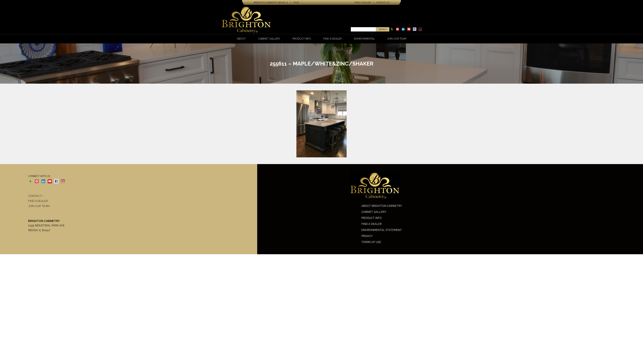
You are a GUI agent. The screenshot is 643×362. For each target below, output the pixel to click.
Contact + (36, 196)
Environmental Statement (381, 230)
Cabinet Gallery (269, 38)
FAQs (296, 2)
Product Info (302, 38)
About (241, 38)
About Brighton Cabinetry (381, 205)
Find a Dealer (363, 2)
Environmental (364, 38)
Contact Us (382, 2)
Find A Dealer (371, 224)
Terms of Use (371, 242)
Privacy (367, 236)
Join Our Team (396, 38)
